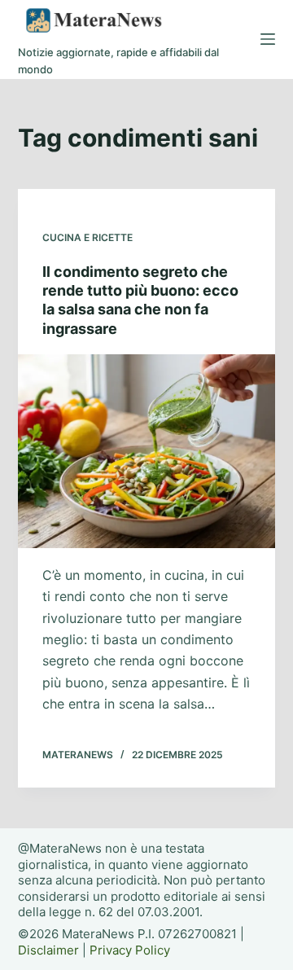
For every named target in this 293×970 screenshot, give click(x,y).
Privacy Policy (130, 950)
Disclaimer (48, 950)
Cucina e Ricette (87, 237)
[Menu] (267, 39)
